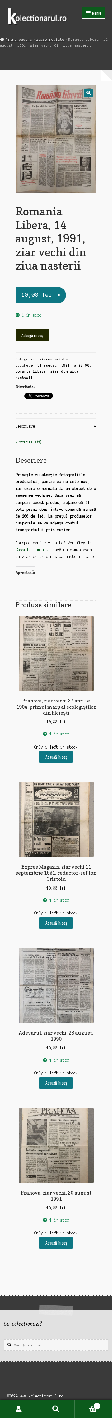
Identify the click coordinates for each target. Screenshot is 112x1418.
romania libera (31, 371)
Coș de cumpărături (86, 1404)
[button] (88, 93)
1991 (65, 365)
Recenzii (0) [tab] (29, 442)
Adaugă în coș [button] (56, 757)
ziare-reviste (50, 39)
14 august (47, 365)
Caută (56, 1409)
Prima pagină (19, 39)
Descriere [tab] (25, 426)
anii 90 (82, 365)
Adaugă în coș (32, 335)
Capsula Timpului (33, 550)
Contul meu (18, 1409)
